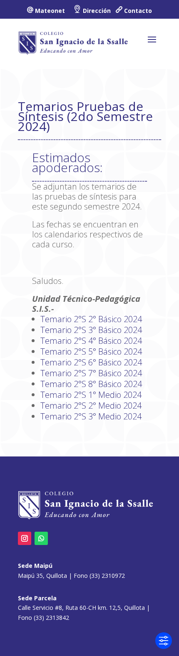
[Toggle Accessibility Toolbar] (163, 640)
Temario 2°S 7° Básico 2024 (91, 373)
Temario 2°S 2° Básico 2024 (91, 319)
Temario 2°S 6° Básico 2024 (91, 362)
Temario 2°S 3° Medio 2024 (91, 416)
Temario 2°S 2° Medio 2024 (91, 405)
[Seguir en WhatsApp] (41, 538)
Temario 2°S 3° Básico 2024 (91, 329)
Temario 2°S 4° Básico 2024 (91, 340)
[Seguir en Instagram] (24, 538)
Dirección (97, 11)
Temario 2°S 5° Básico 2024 (91, 351)
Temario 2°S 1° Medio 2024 (91, 394)
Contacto (138, 11)
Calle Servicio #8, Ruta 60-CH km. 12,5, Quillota (81, 608)
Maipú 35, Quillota (42, 576)
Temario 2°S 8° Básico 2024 (91, 384)
